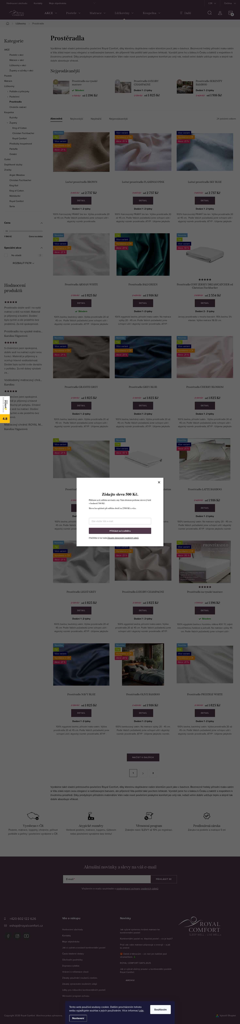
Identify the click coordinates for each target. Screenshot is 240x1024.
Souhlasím (160, 1009)
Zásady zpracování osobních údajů (123, 537)
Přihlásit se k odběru (120, 530)
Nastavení (78, 1018)
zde (141, 1010)
